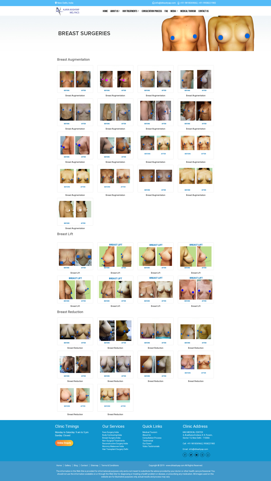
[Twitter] (191, 455)
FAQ (166, 11)
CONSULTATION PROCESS (152, 11)
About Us (114, 11)
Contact (84, 465)
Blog (76, 465)
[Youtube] (196, 455)
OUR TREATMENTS (130, 11)
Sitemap (94, 465)
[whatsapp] (208, 455)
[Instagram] (202, 455)
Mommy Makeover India (113, 446)
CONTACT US (203, 11)
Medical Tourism (188, 11)
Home (59, 465)
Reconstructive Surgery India (115, 443)
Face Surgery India (110, 432)
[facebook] (185, 455)
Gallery (68, 465)
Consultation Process (152, 438)
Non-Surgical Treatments (113, 441)
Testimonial (148, 441)
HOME (105, 11)
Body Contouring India (112, 435)
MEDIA (173, 11)
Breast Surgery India (111, 438)
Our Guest (147, 443)
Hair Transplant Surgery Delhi (115, 449)
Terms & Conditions (110, 465)
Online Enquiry (64, 443)
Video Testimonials (151, 446)
